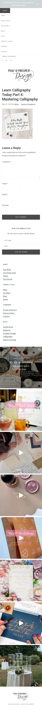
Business (6, 330)
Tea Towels (7, 279)
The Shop (7, 269)
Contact (6, 316)
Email (5, 194)
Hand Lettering (9, 340)
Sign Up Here (20, 5)
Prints (5, 276)
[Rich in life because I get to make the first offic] (21, 453)
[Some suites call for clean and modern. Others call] (21, 580)
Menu (5, 10)
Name (5, 183)
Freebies (6, 293)
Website (5, 205)
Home (5, 299)
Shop (5, 290)
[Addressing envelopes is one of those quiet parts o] (21, 623)
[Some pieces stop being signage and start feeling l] (21, 666)
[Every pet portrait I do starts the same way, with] (21, 410)
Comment (7, 162)
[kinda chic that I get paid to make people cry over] (21, 367)
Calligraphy (8, 336)
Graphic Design (9, 333)
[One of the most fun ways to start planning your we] (21, 538)
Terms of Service (10, 310)
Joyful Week (8, 327)
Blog (5, 296)
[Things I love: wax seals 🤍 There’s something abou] (21, 495)
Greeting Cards (9, 273)
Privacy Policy (8, 313)
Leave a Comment (28, 104)
